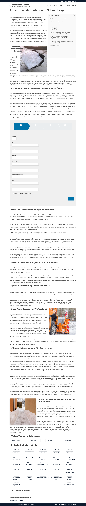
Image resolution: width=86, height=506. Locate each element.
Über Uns (54, 5)
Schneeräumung (16, 440)
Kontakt (74, 5)
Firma (13, 142)
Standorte (68, 5)
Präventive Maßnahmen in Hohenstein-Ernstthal (70, 458)
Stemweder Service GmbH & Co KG (26, 504)
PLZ (13, 180)
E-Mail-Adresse (15, 161)
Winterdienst (55, 27)
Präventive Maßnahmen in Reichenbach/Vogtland (69, 471)
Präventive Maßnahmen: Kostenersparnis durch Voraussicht (63, 40)
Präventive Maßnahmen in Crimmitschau (16, 458)
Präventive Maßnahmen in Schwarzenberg (16, 477)
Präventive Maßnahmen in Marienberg (56, 464)
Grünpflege (55, 28)
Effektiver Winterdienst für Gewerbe (58, 21)
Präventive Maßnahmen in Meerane (69, 464)
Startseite (48, 5)
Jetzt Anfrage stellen (56, 45)
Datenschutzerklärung (64, 504)
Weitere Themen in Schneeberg (58, 42)
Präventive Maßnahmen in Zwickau (16, 484)
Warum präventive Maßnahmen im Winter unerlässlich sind (63, 33)
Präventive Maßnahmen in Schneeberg (57, 18)
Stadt (13, 187)
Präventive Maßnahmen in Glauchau (56, 458)
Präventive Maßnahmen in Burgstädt (56, 451)
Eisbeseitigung (51, 440)
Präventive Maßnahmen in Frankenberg (43, 458)
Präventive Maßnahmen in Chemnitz (69, 451)
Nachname (14, 155)
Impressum (73, 504)
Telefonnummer (16, 168)
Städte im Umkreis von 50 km (57, 43)
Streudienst (34, 440)
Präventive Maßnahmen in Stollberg (29, 477)
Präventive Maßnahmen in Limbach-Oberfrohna (30, 464)
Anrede (14, 136)
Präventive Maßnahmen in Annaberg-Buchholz (16, 451)
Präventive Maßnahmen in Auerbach (43, 451)
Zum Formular (13, 494)
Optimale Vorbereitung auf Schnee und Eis (59, 36)
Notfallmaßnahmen (69, 440)
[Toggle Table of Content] (73, 15)
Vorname (14, 149)
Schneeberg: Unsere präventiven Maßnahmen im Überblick (63, 23)
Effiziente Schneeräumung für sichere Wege (60, 38)
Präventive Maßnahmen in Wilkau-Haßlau (56, 477)
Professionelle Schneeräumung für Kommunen (60, 32)
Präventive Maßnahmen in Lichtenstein (16, 464)
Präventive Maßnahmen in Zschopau (69, 477)
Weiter (71, 199)
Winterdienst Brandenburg (16, 500)
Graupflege (55, 29)
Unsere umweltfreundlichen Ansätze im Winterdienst (62, 41)
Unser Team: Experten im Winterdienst (59, 37)
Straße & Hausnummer (17, 174)
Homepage (54, 504)
